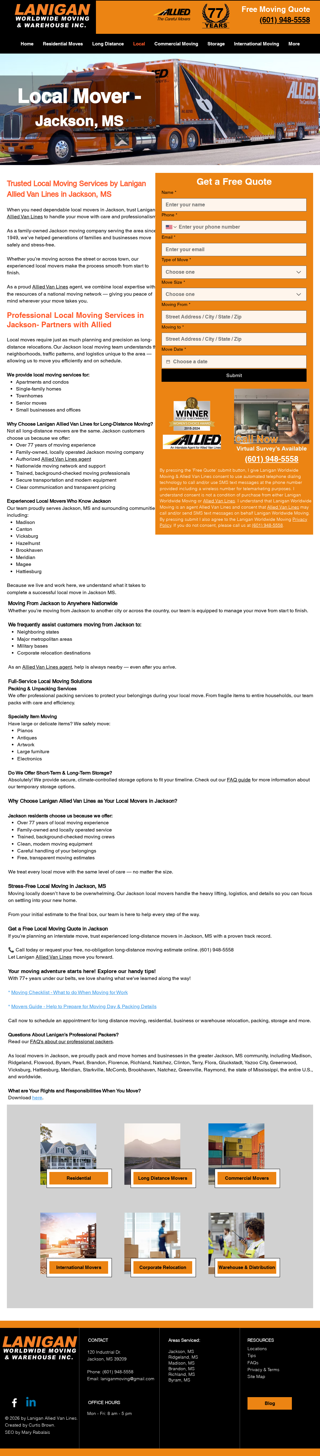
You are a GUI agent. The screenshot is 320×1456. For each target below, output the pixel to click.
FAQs (253, 1362)
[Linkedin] (31, 1403)
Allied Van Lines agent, (47, 667)
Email (168, 237)
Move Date (174, 349)
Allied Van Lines (25, 217)
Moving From (176, 304)
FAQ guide (239, 780)
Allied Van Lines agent (66, 459)
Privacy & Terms (263, 1369)
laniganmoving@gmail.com (127, 1378)
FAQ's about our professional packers (71, 1041)
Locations (257, 1348)
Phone (169, 214)
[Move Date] (168, 361)
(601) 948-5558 (267, 525)
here (37, 1098)
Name (169, 192)
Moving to (173, 326)
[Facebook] (14, 1403)
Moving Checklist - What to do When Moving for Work (69, 992)
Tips (252, 1355)
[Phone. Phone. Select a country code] (172, 227)
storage (279, 1020)
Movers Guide (27, 1006)
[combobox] (234, 272)
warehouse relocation (224, 1020)
